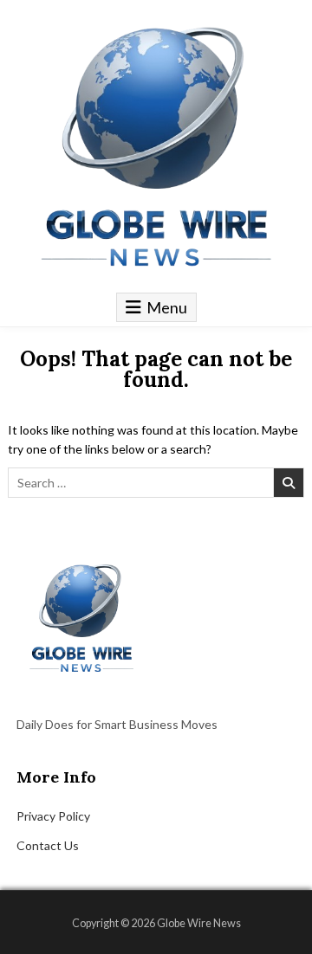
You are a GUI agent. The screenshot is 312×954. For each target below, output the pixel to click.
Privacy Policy (53, 816)
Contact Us (47, 845)
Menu (166, 307)
